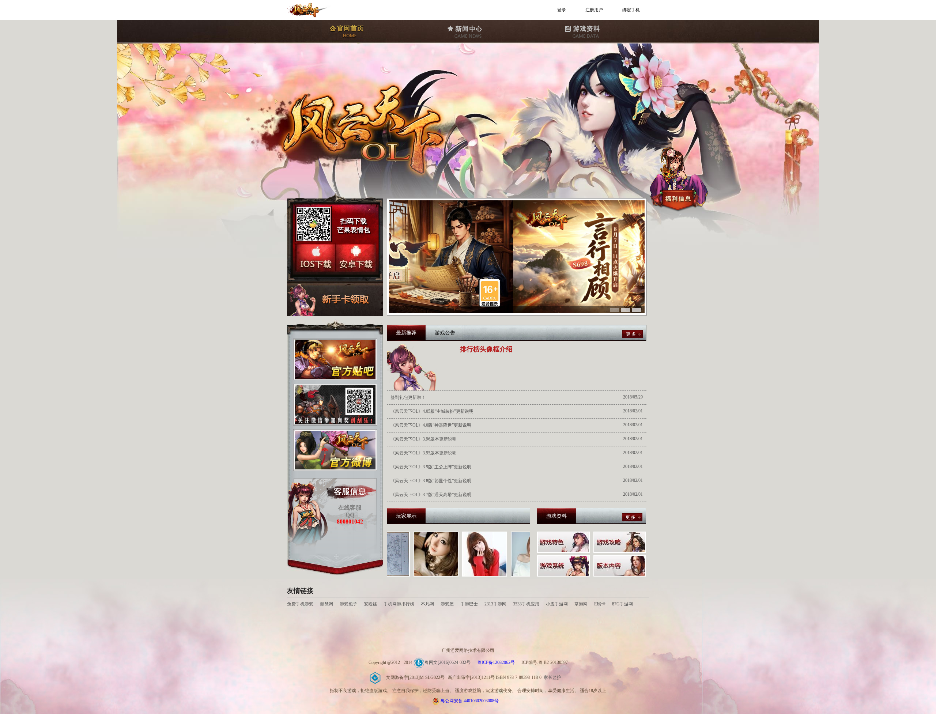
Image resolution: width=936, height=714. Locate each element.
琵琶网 (326, 604)
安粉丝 (370, 604)
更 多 (631, 334)
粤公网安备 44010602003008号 (470, 700)
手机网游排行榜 (399, 604)
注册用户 (594, 9)
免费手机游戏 (300, 604)
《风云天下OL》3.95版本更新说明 (423, 453)
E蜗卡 (599, 604)
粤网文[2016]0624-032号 (447, 662)
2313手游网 (495, 604)
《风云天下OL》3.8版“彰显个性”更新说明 (430, 480)
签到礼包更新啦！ (408, 397)
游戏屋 (447, 604)
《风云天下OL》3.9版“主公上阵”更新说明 (430, 466)
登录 (561, 9)
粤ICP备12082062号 (496, 662)
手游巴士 (469, 604)
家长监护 (552, 677)
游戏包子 (348, 604)
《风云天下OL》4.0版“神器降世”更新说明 (430, 425)
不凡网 (427, 604)
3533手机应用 (526, 604)
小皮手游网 (557, 604)
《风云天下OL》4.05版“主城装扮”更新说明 (431, 411)
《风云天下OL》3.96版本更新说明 (423, 439)
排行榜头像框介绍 (486, 349)
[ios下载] (315, 257)
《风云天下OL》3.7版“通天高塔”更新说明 (430, 494)
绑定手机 (631, 9)
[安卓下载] (355, 257)
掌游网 (581, 604)
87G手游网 (622, 604)
